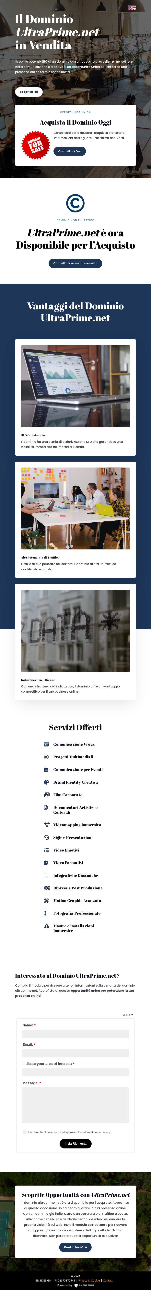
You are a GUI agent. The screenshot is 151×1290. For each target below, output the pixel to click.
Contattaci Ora (69, 151)
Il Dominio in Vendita (57, 32)
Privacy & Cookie (89, 1280)
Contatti (108, 1280)
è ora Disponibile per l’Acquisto (75, 239)
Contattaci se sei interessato (75, 263)
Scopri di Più (29, 92)
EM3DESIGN (85, 1286)
